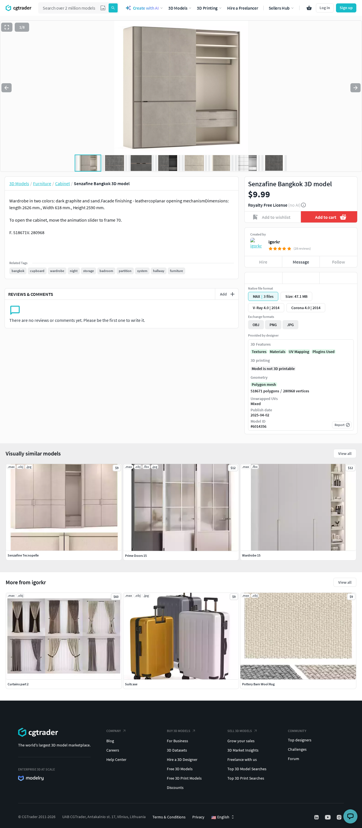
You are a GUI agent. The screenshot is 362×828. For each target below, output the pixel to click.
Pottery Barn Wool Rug (258, 684)
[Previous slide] (6, 87)
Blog (110, 740)
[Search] (113, 7)
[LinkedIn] (317, 817)
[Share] (338, 278)
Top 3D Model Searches (246, 768)
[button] (102, 7)
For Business (177, 740)
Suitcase (131, 684)
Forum (293, 758)
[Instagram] (339, 817)
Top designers (299, 740)
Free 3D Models (180, 768)
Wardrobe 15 (251, 555)
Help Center (116, 759)
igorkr (274, 242)
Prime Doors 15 (136, 555)
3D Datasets (177, 750)
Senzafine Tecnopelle (23, 555)
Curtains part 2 (18, 684)
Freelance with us (242, 759)
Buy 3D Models (178, 731)
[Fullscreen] (6, 27)
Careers (112, 750)
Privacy (198, 817)
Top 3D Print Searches (245, 778)
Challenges (297, 749)
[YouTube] (328, 817)
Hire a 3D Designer (182, 759)
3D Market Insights (242, 750)
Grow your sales (241, 740)
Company (113, 731)
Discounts (175, 787)
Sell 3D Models (239, 731)
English (220, 817)
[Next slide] (355, 87)
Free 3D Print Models (184, 778)
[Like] (263, 278)
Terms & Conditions (169, 817)
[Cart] (309, 7)
